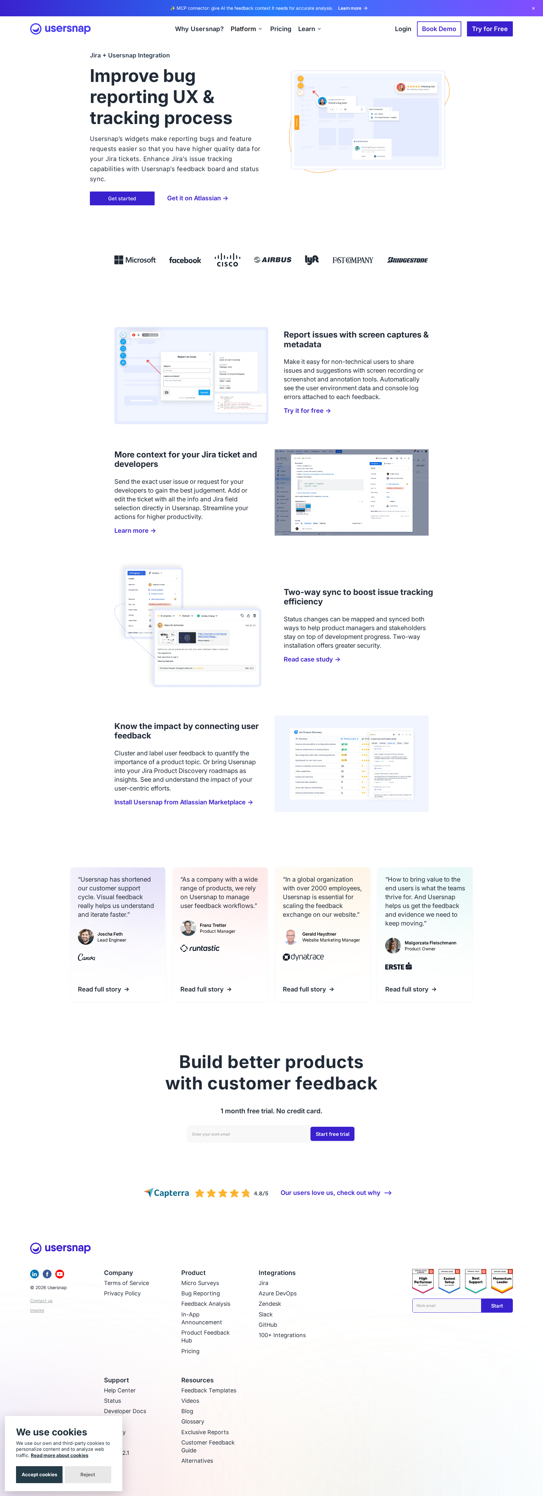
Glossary (192, 1421)
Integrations (277, 1273)
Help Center (120, 1390)
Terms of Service (126, 1283)
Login (403, 29)
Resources (197, 1380)
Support (116, 1380)
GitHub (268, 1324)
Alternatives (197, 1460)
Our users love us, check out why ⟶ (336, 1192)
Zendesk (270, 1303)
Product (193, 1273)
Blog (187, 1411)
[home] (60, 29)
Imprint (37, 1310)
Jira (263, 1283)
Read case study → (312, 659)
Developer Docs (125, 1411)
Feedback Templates (208, 1390)
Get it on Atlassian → (197, 198)
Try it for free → (307, 410)
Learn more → (135, 530)
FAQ (109, 1421)
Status (112, 1400)
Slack (266, 1314)
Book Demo (439, 29)
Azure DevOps (278, 1293)
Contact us (41, 1300)
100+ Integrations (282, 1335)
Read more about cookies (59, 1455)
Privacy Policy (122, 1293)
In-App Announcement (201, 1318)
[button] (247, 29)
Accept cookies (39, 1474)
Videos (190, 1400)
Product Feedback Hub (205, 1336)
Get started (122, 198)
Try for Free (490, 29)
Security (115, 1432)
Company (118, 1273)
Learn (306, 29)
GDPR (111, 1442)
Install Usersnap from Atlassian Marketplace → (183, 802)
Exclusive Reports (205, 1432)
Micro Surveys (200, 1283)
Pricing (190, 1351)
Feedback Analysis (205, 1303)
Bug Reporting (200, 1293)
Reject (87, 1474)
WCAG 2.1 (116, 1453)
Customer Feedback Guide (208, 1446)
